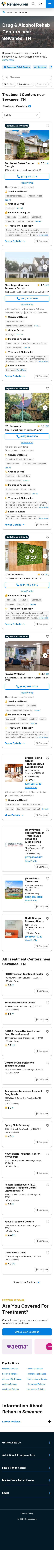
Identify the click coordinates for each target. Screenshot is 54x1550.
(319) (47, 163)
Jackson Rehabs (9, 1384)
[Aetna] (17, 1346)
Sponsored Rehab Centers (18, 67)
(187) (47, 574)
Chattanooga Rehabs (36, 1374)
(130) (47, 426)
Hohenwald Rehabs (36, 1384)
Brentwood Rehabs (36, 1389)
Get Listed (42, 67)
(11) (13, 1014)
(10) (13, 1264)
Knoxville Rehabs (9, 1374)
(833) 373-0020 (29, 298)
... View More (42, 235)
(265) (47, 285)
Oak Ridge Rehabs (10, 1389)
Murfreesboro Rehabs (37, 1379)
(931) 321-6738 (33, 784)
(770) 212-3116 (29, 176)
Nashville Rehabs (35, 1369)
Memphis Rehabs (10, 1369)
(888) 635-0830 (34, 897)
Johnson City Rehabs (11, 1379)
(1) (33, 780)
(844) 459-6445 (29, 585)
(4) (13, 1136)
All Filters (10, 84)
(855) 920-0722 (33, 937)
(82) (47, 674)
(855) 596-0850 (29, 436)
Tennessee (12, 12)
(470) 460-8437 (34, 857)
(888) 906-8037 (29, 686)
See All (8, 200)
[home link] (3, 12)
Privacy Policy (27, 1514)
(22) (13, 1045)
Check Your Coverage (27, 1331)
